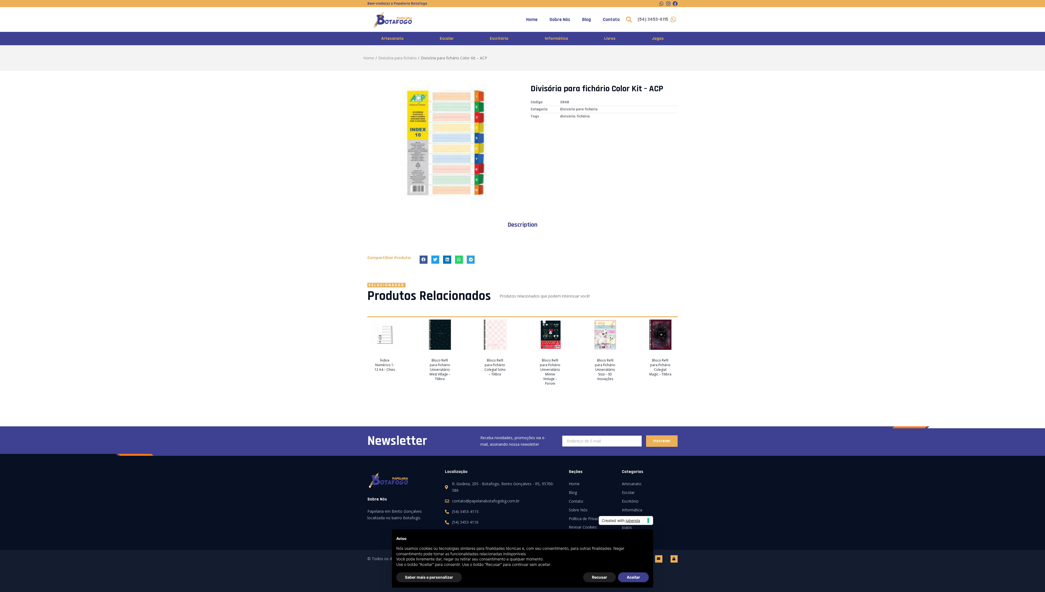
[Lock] (674, 558)
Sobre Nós (559, 19)
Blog (586, 19)
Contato (611, 19)
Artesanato (392, 38)
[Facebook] (675, 3)
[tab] (522, 224)
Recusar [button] (599, 577)
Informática (556, 38)
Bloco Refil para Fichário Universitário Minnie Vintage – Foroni (550, 372)
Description (522, 225)
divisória (567, 116)
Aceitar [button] (633, 577)
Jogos (658, 38)
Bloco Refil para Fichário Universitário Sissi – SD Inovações (605, 369)
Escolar (447, 38)
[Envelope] (658, 558)
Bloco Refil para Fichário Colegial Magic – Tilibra (660, 367)
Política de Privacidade (588, 518)
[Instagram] (668, 3)
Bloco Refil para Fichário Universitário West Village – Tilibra (439, 369)
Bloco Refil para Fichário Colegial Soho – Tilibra (495, 367)
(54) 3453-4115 (653, 19)
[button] (424, 259)
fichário (583, 116)
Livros (610, 38)
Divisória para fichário (397, 57)
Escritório (499, 38)
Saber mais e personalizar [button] (429, 577)
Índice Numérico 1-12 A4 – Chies (384, 365)
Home (531, 19)
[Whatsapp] (661, 3)
